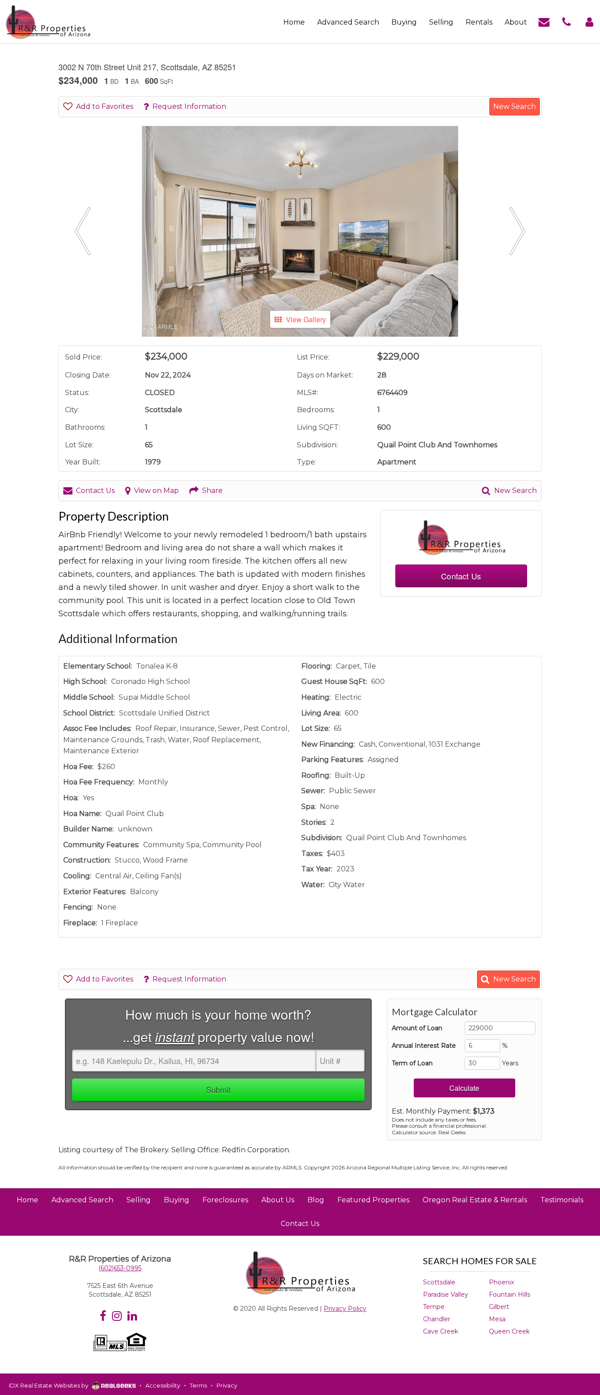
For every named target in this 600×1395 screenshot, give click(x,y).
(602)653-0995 (119, 1268)
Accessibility (162, 1385)
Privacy (227, 1385)
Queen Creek (509, 1331)
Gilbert (499, 1307)
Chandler (436, 1319)
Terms (198, 1385)
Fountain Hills (509, 1294)
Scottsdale (439, 1282)
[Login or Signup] (589, 21)
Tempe (434, 1307)
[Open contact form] (544, 21)
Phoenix (501, 1282)
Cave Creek (440, 1331)
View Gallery (306, 319)
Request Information (189, 106)
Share (212, 490)
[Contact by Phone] (566, 21)
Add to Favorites (104, 106)
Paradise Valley (445, 1294)
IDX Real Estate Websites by (49, 1385)
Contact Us (95, 490)
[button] (82, 231)
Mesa (497, 1319)
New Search (514, 106)
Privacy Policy (345, 1308)
